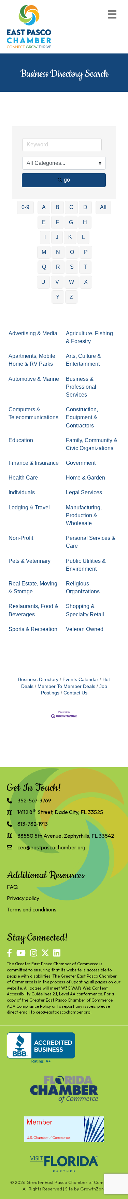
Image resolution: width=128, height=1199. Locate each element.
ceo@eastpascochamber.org (63, 1012)
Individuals (22, 492)
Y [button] (58, 297)
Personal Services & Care (90, 542)
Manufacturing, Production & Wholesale (84, 515)
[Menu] (112, 14)
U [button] (43, 282)
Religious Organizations (83, 587)
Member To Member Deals (66, 686)
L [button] (83, 237)
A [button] (44, 207)
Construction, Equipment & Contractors (82, 417)
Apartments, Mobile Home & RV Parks (32, 360)
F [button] (57, 222)
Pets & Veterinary (30, 561)
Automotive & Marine (34, 379)
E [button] (44, 222)
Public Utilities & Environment (86, 565)
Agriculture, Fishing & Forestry (89, 337)
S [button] (72, 267)
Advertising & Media (33, 333)
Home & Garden (85, 478)
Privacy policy (23, 898)
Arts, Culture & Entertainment (83, 360)
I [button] (45, 237)
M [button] (44, 252)
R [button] (58, 267)
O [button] (72, 252)
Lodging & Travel (29, 507)
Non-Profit (21, 538)
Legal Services (84, 492)
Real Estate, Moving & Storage (33, 587)
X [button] (86, 282)
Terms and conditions (31, 909)
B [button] (57, 207)
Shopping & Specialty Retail (85, 610)
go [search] (67, 180)
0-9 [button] (25, 207)
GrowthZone (93, 1188)
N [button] (58, 252)
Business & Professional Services (81, 387)
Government (81, 463)
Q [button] (44, 267)
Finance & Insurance (34, 463)
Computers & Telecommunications (33, 413)
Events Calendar (80, 679)
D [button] (85, 207)
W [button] (71, 282)
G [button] (71, 222)
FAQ (12, 886)
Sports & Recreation (33, 629)
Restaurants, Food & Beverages (33, 610)
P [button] (86, 252)
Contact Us (75, 692)
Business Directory (38, 679)
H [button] (85, 222)
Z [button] (71, 297)
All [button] (103, 207)
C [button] (71, 207)
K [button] (70, 237)
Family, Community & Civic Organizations (91, 444)
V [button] (57, 282)
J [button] (57, 237)
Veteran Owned (84, 629)
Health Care (23, 478)
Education (21, 440)
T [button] (85, 267)
